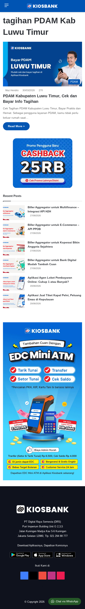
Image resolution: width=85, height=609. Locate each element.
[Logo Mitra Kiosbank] (42, 6)
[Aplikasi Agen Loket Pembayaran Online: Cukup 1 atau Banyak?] (14, 283)
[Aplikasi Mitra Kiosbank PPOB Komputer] (65, 556)
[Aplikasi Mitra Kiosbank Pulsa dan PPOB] (20, 556)
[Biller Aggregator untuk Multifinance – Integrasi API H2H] (14, 212)
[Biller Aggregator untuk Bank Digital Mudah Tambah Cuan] (14, 265)
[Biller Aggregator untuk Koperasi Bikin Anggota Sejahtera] (14, 247)
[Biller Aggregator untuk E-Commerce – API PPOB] (14, 230)
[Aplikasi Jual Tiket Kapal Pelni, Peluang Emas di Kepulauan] (14, 300)
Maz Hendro (12, 90)
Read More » (16, 126)
